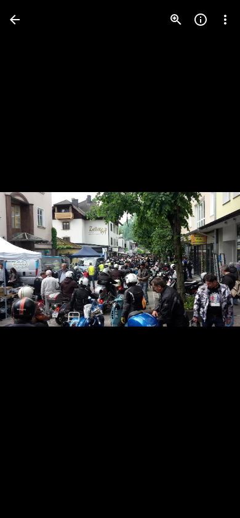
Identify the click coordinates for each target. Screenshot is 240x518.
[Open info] (200, 19)
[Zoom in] (176, 19)
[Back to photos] (15, 19)
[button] (34, 259)
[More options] (225, 19)
